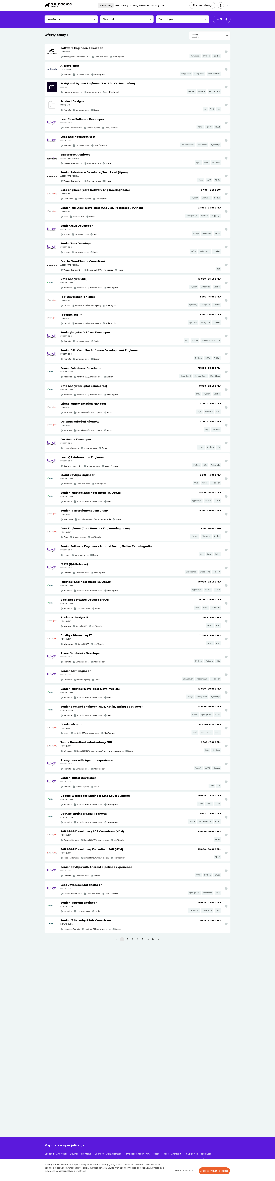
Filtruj (223, 19)
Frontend (86, 1154)
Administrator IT (115, 1154)
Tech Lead (206, 1154)
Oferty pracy (106, 5)
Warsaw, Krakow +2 (71, 270)
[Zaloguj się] (221, 5)
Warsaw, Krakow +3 (71, 163)
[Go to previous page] (117, 939)
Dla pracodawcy (202, 5)
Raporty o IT (157, 5)
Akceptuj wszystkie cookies (214, 1171)
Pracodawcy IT (123, 5)
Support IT (192, 1154)
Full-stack (99, 1154)
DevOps (74, 1154)
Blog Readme (141, 5)
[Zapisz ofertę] (226, 51)
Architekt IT (177, 1154)
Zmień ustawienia (184, 1170)
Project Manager (135, 1154)
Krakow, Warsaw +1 (71, 128)
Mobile (165, 1154)
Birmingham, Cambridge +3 (75, 57)
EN (228, 5)
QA (148, 1154)
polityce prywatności (75, 1171)
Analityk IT (61, 1154)
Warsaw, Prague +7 (71, 92)
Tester (155, 1154)
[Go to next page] (158, 939)
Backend (49, 1154)
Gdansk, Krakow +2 (71, 466)
